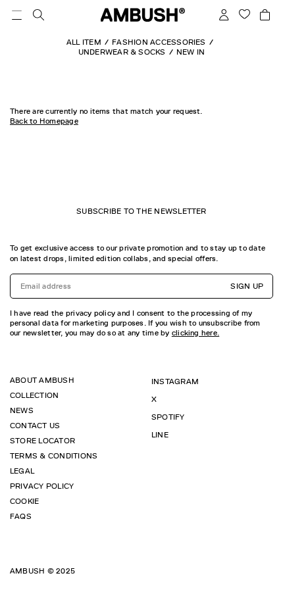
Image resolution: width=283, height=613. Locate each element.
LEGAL (22, 471)
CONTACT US (35, 425)
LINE (159, 434)
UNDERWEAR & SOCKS (122, 52)
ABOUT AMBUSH (42, 380)
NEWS (22, 410)
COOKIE (24, 501)
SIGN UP (246, 286)
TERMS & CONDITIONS (53, 455)
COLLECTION (34, 395)
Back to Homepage (44, 121)
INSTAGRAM (175, 381)
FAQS (21, 516)
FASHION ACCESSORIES (159, 42)
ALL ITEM (83, 42)
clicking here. (195, 332)
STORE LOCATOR (42, 440)
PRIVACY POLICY (42, 486)
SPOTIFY (168, 417)
